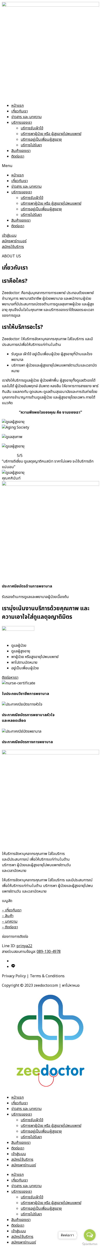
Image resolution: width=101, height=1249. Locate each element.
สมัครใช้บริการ (22, 1159)
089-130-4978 (49, 951)
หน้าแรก (17, 105)
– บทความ (9, 921)
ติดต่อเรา (17, 156)
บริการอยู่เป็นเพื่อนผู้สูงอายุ (41, 139)
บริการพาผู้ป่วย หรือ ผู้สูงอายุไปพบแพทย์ (51, 134)
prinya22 (24, 946)
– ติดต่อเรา (10, 927)
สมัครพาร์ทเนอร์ (23, 1165)
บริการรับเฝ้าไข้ (32, 128)
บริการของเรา (21, 122)
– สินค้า (7, 916)
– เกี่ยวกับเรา (11, 910)
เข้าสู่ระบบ (18, 1154)
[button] (50, 166)
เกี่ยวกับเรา (19, 111)
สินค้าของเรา (21, 151)
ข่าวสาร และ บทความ (26, 117)
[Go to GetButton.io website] (89, 1244)
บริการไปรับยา (31, 145)
